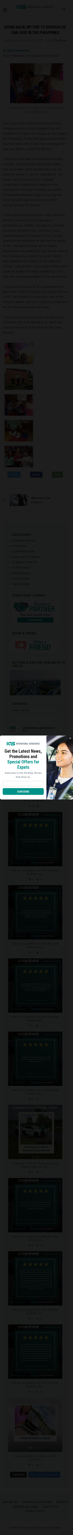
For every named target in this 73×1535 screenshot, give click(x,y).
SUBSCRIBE (23, 791)
